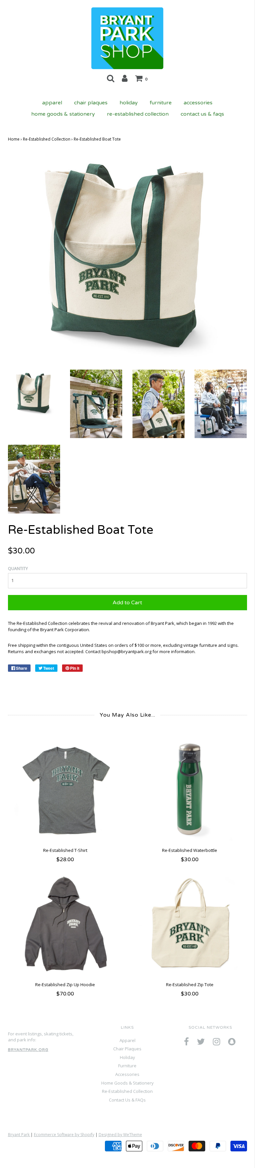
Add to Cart (127, 602)
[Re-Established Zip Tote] (189, 924)
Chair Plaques (91, 102)
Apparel (52, 102)
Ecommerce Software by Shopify (64, 1134)
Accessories (198, 102)
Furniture (161, 102)
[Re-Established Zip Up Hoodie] (65, 924)
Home (14, 139)
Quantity (18, 568)
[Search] (111, 78)
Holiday (129, 102)
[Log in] (125, 78)
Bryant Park (19, 1134)
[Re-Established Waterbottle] (189, 790)
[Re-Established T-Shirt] (65, 790)
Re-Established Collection (138, 114)
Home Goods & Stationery (63, 114)
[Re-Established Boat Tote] (34, 392)
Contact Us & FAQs (202, 114)
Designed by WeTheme (120, 1134)
